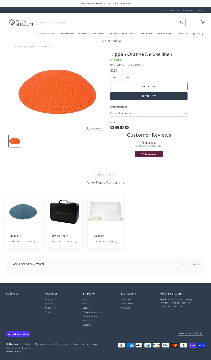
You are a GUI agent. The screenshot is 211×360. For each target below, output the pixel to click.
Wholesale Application (170, 10)
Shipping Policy (51, 299)
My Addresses (127, 303)
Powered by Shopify (14, 351)
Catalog (86, 307)
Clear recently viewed (190, 264)
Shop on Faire (187, 10)
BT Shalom (120, 64)
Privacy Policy (50, 307)
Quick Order (88, 324)
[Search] (181, 22)
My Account (126, 299)
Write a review (148, 154)
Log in (199, 34)
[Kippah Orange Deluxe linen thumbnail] (15, 141)
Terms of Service (90, 316)
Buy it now (149, 96)
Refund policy (89, 320)
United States (189, 333)
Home (18, 46)
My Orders (125, 307)
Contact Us (200, 10)
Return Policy (50, 303)
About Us (87, 299)
